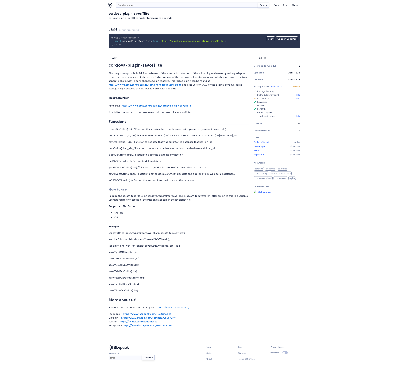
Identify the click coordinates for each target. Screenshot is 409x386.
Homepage (259, 146)
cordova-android (263, 178)
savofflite (282, 168)
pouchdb (270, 168)
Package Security (262, 142)
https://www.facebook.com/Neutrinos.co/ (148, 314)
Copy (271, 38)
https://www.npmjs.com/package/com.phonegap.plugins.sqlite (145, 84)
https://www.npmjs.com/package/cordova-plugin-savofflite (156, 105)
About (295, 5)
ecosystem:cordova (281, 173)
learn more (276, 86)
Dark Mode (275, 353)
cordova (259, 168)
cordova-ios (280, 178)
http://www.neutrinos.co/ (174, 307)
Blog (285, 5)
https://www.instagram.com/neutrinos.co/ (147, 325)
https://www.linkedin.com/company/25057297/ (148, 317)
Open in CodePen (287, 38)
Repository (259, 154)
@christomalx (264, 192)
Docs (276, 5)
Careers (242, 353)
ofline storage (261, 173)
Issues (257, 150)
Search (263, 5)
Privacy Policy (277, 347)
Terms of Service (246, 358)
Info (298, 95)
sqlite (292, 178)
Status (209, 353)
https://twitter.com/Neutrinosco (138, 321)
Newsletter (114, 353)
